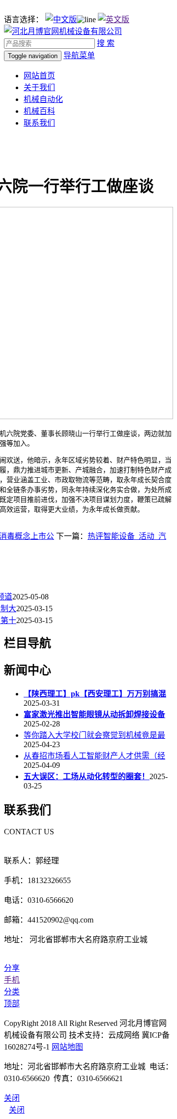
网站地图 (67, 1047)
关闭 (17, 1110)
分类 (12, 991)
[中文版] (61, 19)
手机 (12, 980)
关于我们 (39, 87)
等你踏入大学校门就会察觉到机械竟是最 (94, 735)
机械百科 (39, 111)
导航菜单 (79, 55)
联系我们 (39, 123)
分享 (12, 968)
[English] (113, 19)
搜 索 (106, 43)
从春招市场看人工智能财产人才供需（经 (94, 756)
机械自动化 (43, 99)
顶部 (12, 1003)
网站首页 (39, 75)
